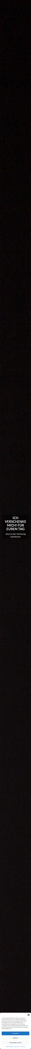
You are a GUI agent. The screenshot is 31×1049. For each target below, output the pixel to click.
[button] (28, 1015)
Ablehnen (15, 1038)
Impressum (23, 1046)
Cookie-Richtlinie (9, 1046)
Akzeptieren (15, 1033)
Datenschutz (17, 1046)
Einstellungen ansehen (15, 1042)
